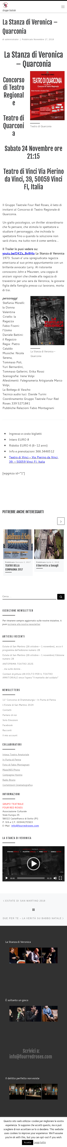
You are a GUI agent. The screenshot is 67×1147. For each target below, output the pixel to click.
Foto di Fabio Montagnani (15, 764)
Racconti (7, 730)
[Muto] (55, 878)
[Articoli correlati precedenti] (53, 521)
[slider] (31, 878)
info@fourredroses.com (25, 825)
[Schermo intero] (60, 878)
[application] (33, 863)
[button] (33, 863)
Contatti (6, 710)
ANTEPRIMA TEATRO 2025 (17, 663)
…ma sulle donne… (12, 669)
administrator (12, 39)
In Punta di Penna (11, 759)
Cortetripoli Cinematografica (17, 785)
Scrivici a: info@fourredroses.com (30, 1054)
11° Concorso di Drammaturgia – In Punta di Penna (29, 699)
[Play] (6, 878)
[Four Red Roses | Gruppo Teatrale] (5, 5)
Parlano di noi (9, 715)
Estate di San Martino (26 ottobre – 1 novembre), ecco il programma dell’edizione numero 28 (32, 648)
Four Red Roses (25, 1127)
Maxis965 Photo (11, 769)
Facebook (7, 725)
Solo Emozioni (10, 720)
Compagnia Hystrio (12, 774)
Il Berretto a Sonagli (47, 565)
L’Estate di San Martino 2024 (18, 705)
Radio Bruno (8, 780)
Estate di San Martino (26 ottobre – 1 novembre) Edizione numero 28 (33, 656)
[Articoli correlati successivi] (61, 521)
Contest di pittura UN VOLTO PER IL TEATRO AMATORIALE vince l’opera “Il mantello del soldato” (30, 675)
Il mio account (9, 735)
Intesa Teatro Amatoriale (15, 754)
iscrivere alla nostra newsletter (24, 624)
